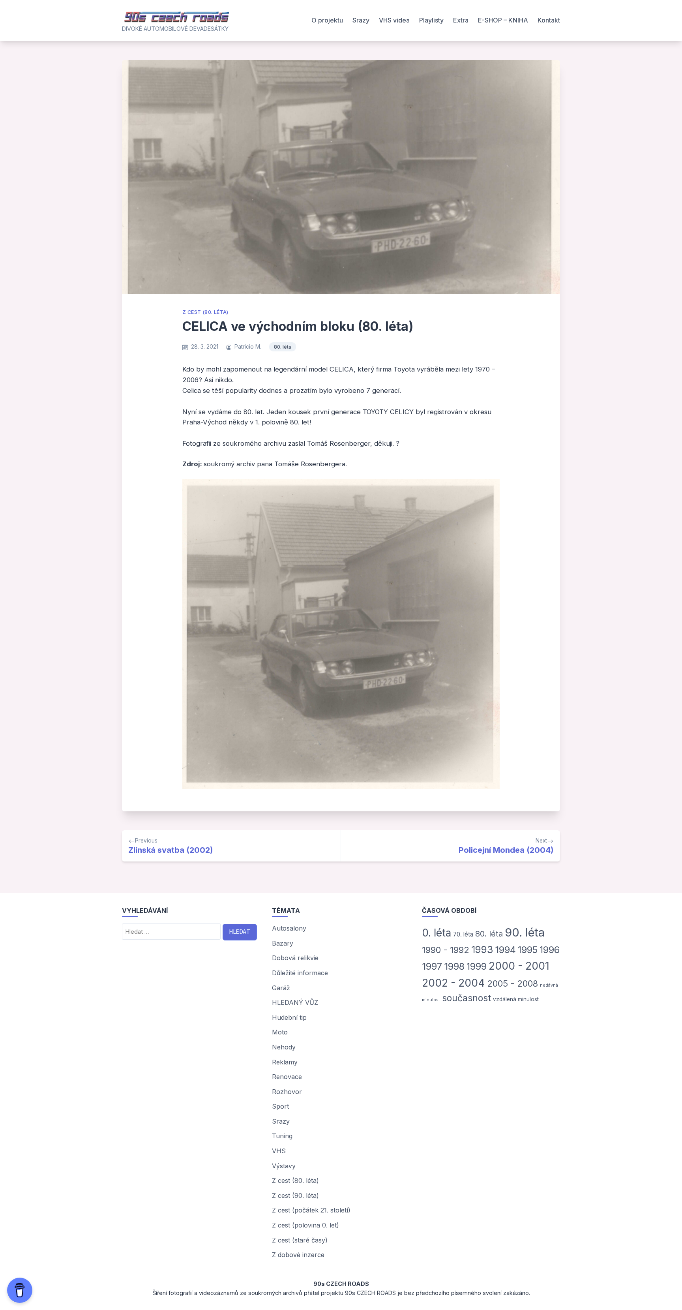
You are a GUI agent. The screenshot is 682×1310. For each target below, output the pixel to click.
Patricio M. (247, 346)
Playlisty (431, 20)
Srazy (360, 20)
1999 (477, 966)
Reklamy (285, 1062)
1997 (432, 966)
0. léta (436, 933)
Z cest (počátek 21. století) (311, 1210)
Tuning (282, 1136)
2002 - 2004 (453, 982)
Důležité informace (300, 973)
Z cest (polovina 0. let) (305, 1225)
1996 (550, 949)
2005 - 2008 (512, 983)
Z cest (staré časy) (300, 1240)
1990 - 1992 (445, 950)
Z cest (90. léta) (295, 1195)
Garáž (281, 988)
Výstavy (284, 1166)
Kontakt (549, 20)
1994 (505, 949)
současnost (466, 998)
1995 (528, 949)
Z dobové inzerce (298, 1255)
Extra (460, 20)
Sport (280, 1106)
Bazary (282, 943)
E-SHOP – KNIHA (503, 20)
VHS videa (394, 20)
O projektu (327, 20)
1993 (482, 949)
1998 (454, 966)
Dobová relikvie (295, 958)
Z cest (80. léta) (205, 312)
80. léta (282, 347)
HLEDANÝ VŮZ (295, 1002)
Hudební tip (289, 1017)
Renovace (287, 1077)
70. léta (463, 934)
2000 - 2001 (519, 965)
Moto (280, 1032)
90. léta (525, 932)
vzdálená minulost (516, 999)
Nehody (284, 1047)
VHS (279, 1151)
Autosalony (289, 928)
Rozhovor (287, 1092)
